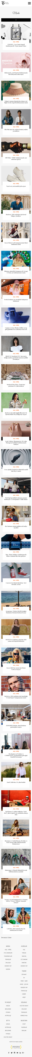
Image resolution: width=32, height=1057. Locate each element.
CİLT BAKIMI (24, 959)
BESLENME (8, 1009)
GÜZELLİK (24, 946)
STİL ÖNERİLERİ (8, 953)
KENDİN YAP (8, 966)
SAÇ (24, 949)
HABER (24, 994)
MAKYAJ (24, 956)
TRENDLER (8, 959)
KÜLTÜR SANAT (24, 1005)
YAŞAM (24, 971)
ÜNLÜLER (8, 962)
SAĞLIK (8, 1005)
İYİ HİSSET (8, 1002)
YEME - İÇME (24, 981)
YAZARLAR (24, 1027)
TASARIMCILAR (8, 956)
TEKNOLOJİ (24, 990)
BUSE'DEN (24, 1020)
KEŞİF (24, 997)
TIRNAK (24, 953)
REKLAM (24, 1030)
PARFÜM (24, 962)
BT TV (8, 1020)
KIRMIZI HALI (24, 1015)
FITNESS (8, 1012)
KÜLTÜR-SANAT (8, 1037)
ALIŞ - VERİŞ (8, 949)
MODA (8, 946)
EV (24, 977)
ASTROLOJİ (8, 1015)
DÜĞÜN (8, 969)
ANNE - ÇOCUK (24, 984)
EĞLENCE (24, 1002)
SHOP (24, 1024)
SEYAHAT (24, 974)
